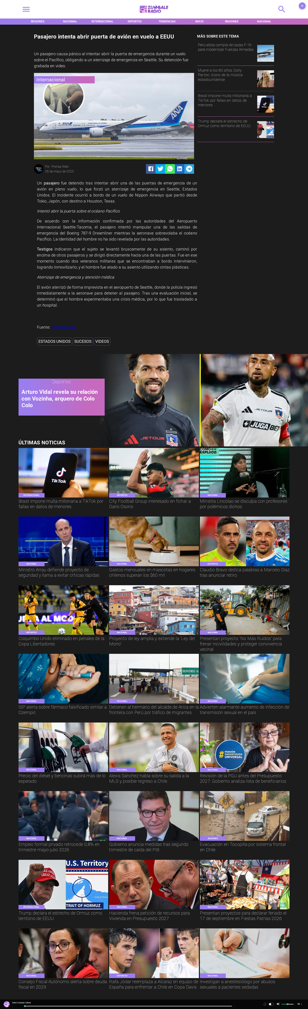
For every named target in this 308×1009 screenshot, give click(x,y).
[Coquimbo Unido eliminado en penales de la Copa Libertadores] (63, 634)
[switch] (271, 1004)
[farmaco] (63, 703)
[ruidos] (245, 634)
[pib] (154, 840)
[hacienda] (154, 909)
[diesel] (63, 771)
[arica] (154, 703)
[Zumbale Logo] (154, 14)
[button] (54, 341)
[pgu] (245, 771)
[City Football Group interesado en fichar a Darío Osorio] (154, 497)
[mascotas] (154, 565)
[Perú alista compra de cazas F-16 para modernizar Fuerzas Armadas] (265, 61)
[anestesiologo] (245, 977)
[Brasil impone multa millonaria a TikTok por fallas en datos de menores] (265, 112)
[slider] (25, 1006)
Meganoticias (63, 327)
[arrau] (63, 565)
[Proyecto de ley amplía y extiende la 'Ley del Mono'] (154, 634)
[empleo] (63, 840)
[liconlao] (245, 497)
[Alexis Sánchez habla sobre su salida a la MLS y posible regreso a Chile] (154, 771)
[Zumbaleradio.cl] (281, 14)
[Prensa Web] (39, 173)
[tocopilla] (245, 840)
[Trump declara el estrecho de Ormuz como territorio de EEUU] (265, 137)
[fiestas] (245, 909)
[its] (245, 703)
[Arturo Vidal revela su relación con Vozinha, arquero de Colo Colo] (200, 445)
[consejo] (63, 977)
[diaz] (245, 565)
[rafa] (154, 977)
